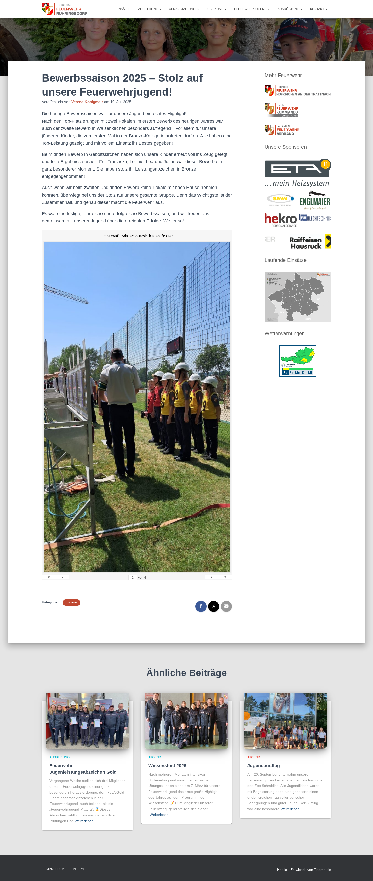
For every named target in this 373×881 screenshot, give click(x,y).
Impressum (55, 869)
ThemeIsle (322, 870)
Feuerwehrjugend (250, 9)
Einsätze (123, 9)
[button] (160, 9)
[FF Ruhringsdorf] (65, 9)
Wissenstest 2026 (167, 765)
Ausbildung (148, 9)
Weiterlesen (84, 821)
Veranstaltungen (184, 9)
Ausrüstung (289, 9)
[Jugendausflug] (285, 721)
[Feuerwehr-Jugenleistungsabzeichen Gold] (87, 721)
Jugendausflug (263, 765)
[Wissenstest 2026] (186, 721)
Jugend (71, 602)
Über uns (215, 9)
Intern (78, 869)
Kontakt (317, 9)
